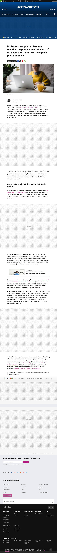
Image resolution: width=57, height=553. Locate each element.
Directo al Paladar (39, 513)
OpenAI (12, 37)
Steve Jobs (18, 37)
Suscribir (25, 461)
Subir (50, 507)
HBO (55, 37)
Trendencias (5, 527)
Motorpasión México (48, 541)
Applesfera (5, 517)
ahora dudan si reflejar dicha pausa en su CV (28, 368)
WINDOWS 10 (39, 14)
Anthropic (6, 37)
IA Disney (23, 453)
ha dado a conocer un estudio (28, 107)
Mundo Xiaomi (6, 522)
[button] (16, 100)
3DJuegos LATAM (18, 540)
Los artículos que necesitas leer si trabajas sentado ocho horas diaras (35, 272)
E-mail (25, 61)
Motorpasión (48, 513)
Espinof (26, 515)
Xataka (4, 513)
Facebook (52, 14)
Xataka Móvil (6, 515)
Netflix (4, 492)
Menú (5, 9)
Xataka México (6, 540)
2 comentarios (12, 61)
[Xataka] (1, 1)
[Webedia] (7, 507)
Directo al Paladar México (39, 541)
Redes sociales (6, 489)
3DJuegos (16, 513)
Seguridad (23, 486)
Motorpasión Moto (50, 515)
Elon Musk (25, 37)
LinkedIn (26, 472)
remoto (47, 378)
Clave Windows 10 (32, 453)
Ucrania (50, 37)
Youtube (14, 472)
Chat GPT (17, 453)
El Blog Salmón (17, 527)
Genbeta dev (41, 486)
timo (40, 489)
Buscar (52, 501)
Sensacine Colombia (26, 543)
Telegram (54, 14)
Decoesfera (5, 529)
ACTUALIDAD (7, 14)
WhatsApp (23, 492)
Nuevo (51, 9)
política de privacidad (21, 464)
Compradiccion (6, 531)
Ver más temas (7, 495)
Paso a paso (6, 484)
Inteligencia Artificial (43, 492)
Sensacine (26, 513)
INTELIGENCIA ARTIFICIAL (18, 14)
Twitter (47, 14)
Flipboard (49, 14)
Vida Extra (16, 515)
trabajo (28, 378)
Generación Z (32, 37)
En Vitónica (30, 270)
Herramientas (6, 486)
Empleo (34, 378)
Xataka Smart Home (6, 520)
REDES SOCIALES (30, 14)
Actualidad (21, 378)
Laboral (22, 489)
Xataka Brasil (6, 542)
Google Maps (40, 37)
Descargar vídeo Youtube (43, 453)
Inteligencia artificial (43, 484)
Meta (46, 37)
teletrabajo (40, 378)
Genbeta (28, 7)
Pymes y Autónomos (16, 530)
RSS (20, 472)
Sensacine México (28, 540)
